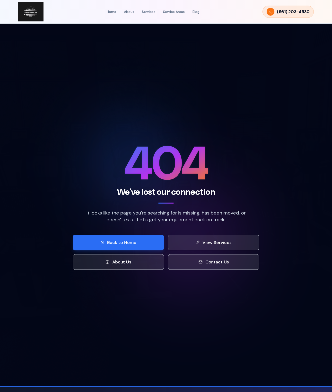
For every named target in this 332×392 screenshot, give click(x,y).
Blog (195, 11)
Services (148, 11)
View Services (217, 242)
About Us (121, 262)
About (129, 11)
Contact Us (217, 262)
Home (111, 11)
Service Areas (174, 11)
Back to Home (121, 242)
